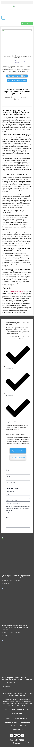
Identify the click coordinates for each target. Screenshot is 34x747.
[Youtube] (19, 735)
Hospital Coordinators (10, 722)
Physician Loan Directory (20, 718)
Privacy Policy (24, 726)
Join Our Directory (11, 726)
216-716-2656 (17, 713)
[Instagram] (22, 735)
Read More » (6, 584)
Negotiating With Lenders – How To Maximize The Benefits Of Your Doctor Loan (17, 678)
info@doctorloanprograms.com (17, 710)
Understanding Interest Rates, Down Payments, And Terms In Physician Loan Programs (15, 627)
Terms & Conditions (17, 730)
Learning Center (25, 722)
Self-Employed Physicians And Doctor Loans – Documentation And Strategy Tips (17, 576)
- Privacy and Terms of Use (22, 743)
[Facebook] (15, 735)
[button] (17, 2)
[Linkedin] (11, 735)
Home (8, 718)
